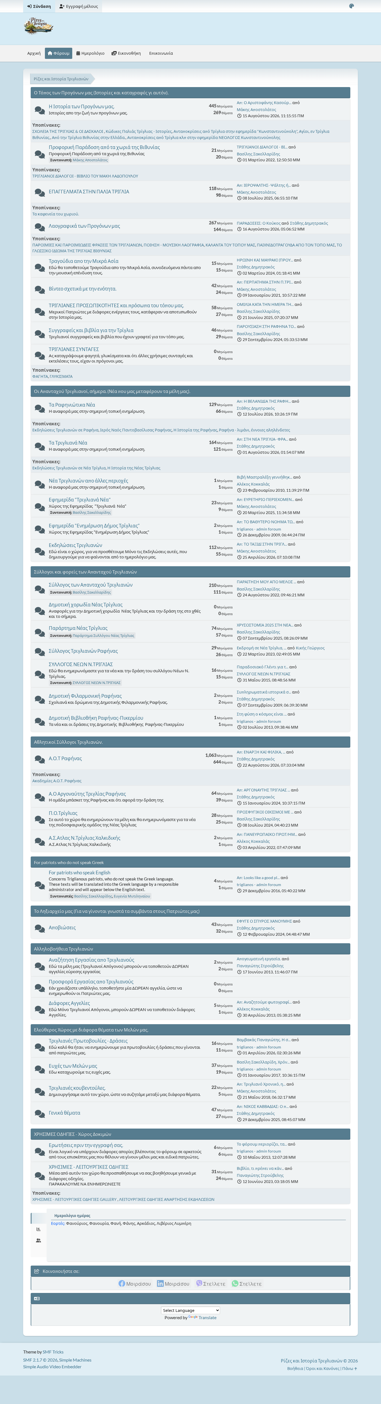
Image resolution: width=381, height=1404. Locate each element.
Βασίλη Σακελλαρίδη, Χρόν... (263, 1062)
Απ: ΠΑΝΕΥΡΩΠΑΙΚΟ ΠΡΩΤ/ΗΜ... (267, 834)
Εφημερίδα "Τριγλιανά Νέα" (80, 500)
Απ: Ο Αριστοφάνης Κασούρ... (264, 102)
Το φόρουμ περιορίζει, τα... (262, 1144)
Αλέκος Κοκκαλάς (253, 484)
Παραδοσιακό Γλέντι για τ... (262, 666)
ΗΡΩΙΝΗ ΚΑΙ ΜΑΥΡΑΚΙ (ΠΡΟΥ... (265, 260)
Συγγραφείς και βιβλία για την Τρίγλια (91, 330)
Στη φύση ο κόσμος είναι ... (262, 714)
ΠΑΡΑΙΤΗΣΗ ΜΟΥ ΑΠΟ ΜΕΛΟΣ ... (266, 581)
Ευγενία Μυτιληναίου (132, 896)
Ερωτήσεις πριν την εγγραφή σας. (86, 1145)
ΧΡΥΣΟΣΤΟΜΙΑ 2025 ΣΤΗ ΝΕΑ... (265, 625)
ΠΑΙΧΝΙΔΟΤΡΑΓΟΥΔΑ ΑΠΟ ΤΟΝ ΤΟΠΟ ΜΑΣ (296, 245)
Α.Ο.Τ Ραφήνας (65, 758)
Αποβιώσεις (62, 927)
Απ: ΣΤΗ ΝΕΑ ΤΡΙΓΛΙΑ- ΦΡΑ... (262, 439)
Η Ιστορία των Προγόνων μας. (82, 106)
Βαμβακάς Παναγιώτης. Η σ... (264, 1039)
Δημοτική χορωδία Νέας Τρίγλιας (85, 605)
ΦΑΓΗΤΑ (40, 376)
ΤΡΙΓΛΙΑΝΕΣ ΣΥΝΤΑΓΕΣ (74, 349)
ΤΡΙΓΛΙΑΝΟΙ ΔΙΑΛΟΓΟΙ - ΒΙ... (262, 147)
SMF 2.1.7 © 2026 (40, 1359)
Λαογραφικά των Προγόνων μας (84, 226)
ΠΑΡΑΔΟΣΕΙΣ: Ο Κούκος (259, 223)
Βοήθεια (295, 1368)
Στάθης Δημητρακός (309, 223)
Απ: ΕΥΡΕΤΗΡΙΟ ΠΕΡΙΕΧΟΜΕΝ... (265, 499)
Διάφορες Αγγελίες (69, 1003)
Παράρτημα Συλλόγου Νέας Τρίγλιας (103, 635)
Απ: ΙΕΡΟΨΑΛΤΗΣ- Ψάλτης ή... (264, 185)
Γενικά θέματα (64, 1113)
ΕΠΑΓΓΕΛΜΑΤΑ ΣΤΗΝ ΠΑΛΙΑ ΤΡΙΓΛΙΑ (89, 192)
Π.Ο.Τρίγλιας (63, 813)
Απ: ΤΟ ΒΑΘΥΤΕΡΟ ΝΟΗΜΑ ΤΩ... (266, 521)
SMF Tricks (53, 1351)
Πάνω (348, 1368)
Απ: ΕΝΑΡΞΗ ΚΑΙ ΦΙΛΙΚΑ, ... (261, 752)
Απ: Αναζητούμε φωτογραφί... (264, 1002)
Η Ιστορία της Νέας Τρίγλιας (133, 467)
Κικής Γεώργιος (310, 647)
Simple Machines (75, 1359)
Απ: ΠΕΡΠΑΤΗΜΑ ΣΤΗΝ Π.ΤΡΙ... (265, 282)
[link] (135, 1283)
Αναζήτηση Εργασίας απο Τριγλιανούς (91, 960)
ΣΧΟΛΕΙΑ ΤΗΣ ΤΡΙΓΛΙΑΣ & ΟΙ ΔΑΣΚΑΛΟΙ (68, 131)
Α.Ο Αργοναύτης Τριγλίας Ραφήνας (87, 794)
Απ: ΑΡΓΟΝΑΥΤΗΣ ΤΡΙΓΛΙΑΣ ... (263, 790)
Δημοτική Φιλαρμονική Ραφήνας (85, 696)
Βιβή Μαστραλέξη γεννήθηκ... (264, 477)
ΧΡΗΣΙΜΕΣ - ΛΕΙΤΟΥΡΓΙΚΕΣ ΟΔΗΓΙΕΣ (89, 1167)
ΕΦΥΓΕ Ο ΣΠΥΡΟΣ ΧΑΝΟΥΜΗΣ (264, 921)
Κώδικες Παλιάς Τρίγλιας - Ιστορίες (139, 131)
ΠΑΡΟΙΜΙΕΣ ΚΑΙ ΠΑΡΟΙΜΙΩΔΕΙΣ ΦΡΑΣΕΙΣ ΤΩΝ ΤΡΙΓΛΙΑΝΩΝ (87, 245)
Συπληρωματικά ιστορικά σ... (264, 692)
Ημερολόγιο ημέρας (72, 1215)
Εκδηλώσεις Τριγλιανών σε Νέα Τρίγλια (69, 467)
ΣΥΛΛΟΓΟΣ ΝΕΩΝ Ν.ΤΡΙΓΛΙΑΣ (81, 664)
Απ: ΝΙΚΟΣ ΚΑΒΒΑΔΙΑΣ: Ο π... (263, 1106)
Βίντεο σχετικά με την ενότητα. (83, 289)
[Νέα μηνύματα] (40, 111)
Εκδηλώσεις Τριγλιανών (75, 545)
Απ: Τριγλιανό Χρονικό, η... (261, 1084)
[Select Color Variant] (351, 6)
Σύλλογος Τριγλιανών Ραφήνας (83, 651)
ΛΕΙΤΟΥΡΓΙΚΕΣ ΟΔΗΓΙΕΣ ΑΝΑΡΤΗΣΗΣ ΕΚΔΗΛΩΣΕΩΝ (166, 1199)
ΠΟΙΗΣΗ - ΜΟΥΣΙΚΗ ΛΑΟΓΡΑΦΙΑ (174, 245)
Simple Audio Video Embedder (52, 1366)
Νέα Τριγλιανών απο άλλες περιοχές (88, 481)
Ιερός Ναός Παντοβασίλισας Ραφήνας (136, 430)
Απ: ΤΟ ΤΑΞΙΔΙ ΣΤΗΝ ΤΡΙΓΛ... (262, 544)
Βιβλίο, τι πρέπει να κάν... (260, 1168)
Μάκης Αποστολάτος (256, 109)
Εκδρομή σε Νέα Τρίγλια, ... (261, 647)
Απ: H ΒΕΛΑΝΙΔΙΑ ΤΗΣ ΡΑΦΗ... (264, 401)
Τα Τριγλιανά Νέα (68, 443)
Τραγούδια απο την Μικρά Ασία (84, 261)
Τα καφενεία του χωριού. (55, 214)
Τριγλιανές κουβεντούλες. (77, 1088)
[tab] (39, 1218)
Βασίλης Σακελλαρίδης (258, 154)
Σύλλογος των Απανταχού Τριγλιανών (90, 585)
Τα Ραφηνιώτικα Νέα (72, 405)
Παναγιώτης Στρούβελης (260, 965)
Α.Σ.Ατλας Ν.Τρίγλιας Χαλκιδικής (84, 838)
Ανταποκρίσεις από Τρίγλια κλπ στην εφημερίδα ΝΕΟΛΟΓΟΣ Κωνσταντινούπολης (203, 137)
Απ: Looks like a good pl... (258, 877)
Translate (207, 1317)
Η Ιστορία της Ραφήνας (195, 430)
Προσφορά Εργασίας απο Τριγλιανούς (91, 982)
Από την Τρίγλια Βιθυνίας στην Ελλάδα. (89, 137)
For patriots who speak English (79, 872)
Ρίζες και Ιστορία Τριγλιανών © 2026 (319, 1360)
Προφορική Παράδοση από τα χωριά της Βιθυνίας (104, 147)
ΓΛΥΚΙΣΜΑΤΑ (61, 376)
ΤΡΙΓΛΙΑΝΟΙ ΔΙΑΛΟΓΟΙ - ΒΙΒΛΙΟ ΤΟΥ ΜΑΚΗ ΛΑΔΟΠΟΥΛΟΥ (85, 176)
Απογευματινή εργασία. (259, 958)
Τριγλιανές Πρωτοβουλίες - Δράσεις (88, 1041)
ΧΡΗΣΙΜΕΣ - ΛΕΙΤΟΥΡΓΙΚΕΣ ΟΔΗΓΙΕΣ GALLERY (74, 1199)
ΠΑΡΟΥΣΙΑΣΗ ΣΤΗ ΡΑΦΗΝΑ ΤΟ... (266, 326)
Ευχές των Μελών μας (73, 1066)
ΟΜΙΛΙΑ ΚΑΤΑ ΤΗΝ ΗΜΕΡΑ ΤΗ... (265, 304)
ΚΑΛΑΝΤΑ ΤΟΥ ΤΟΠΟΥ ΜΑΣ (230, 245)
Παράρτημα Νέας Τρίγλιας (78, 628)
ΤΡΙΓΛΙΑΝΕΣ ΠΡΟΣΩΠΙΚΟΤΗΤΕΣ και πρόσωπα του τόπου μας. (116, 305)
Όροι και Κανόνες (322, 1368)
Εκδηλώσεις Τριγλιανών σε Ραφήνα (65, 430)
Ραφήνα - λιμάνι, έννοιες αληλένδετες (254, 430)
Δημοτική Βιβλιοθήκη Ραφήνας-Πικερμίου (96, 718)
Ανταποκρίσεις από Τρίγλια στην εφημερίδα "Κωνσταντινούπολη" (235, 131)
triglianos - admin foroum (259, 529)
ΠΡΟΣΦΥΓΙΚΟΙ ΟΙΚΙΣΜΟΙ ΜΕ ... (265, 812)
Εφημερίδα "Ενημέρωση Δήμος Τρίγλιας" (94, 526)
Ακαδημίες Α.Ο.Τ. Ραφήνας (56, 780)
